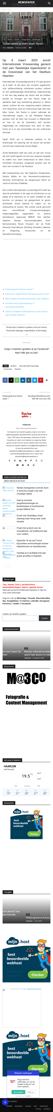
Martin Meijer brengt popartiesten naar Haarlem (27, 298)
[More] (46, 380)
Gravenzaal (8, 369)
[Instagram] (16, 460)
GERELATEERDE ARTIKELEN (15, 477)
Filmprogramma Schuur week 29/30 (22, 917)
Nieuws (10, 39)
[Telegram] (34, 380)
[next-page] (8, 565)
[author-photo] (26, 421)
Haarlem (16, 39)
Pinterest (7, 603)
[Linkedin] (22, 380)
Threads (31, 598)
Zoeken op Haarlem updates (14, 614)
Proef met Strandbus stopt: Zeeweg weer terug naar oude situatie (31, 518)
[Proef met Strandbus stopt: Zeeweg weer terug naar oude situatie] (9, 518)
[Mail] (26, 460)
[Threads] (35, 465)
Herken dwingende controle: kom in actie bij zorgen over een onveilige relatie (32, 490)
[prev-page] (4, 565)
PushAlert (28, 1096)
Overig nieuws (26, 39)
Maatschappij (36, 39)
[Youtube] (18, 465)
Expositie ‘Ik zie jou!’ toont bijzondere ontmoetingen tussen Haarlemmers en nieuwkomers (32, 543)
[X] (11, 380)
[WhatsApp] (17, 380)
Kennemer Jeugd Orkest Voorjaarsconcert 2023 (27, 294)
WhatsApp (21, 598)
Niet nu (31, 1092)
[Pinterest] (40, 380)
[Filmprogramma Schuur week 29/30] (26, 910)
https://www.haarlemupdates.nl (26, 428)
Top (9, 9)
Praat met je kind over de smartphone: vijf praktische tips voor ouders (32, 531)
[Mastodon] (29, 465)
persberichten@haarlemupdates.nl (25, 590)
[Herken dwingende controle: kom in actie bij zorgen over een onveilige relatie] (9, 490)
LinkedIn (35, 601)
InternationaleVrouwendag (28, 366)
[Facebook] (5, 380)
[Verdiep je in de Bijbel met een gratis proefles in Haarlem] (9, 555)
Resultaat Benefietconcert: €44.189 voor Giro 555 (39, 397)
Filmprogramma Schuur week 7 (19, 289)
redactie (10, 48)
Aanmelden (18, 1092)
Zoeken (44, 618)
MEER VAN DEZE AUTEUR (14, 481)
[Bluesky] (24, 465)
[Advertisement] (24, 734)
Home (3, 9)
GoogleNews (13, 601)
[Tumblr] (28, 380)
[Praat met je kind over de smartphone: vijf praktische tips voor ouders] (9, 531)
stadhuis (13, 366)
